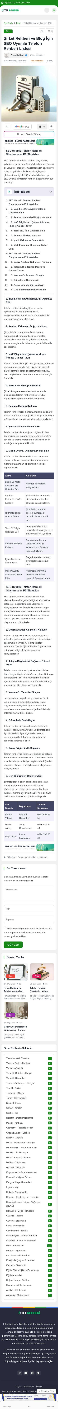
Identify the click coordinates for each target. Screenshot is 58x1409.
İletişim (39, 1387)
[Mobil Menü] (39, 10)
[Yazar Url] (6, 55)
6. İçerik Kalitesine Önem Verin (27, 240)
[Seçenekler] (51, 126)
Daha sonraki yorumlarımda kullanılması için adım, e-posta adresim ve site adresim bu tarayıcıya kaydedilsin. (28, 932)
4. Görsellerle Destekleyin (25, 280)
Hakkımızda (29, 1387)
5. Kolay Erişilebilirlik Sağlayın (27, 285)
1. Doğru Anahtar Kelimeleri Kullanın (31, 262)
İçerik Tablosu (22, 191)
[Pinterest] (32, 1373)
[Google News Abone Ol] (22, 126)
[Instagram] (19, 1373)
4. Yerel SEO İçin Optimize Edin (28, 230)
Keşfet (18, 1387)
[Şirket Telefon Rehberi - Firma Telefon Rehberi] (10, 10)
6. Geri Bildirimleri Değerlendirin (28, 289)
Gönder (13, 944)
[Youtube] (26, 1373)
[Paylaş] (7, 126)
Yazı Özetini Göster (31, 134)
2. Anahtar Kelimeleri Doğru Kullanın (31, 217)
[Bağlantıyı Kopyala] (42, 31)
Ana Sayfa (8, 23)
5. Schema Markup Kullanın (26, 235)
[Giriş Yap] (54, 10)
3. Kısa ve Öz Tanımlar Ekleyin (27, 275)
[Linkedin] (38, 1373)
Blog (18, 23)
